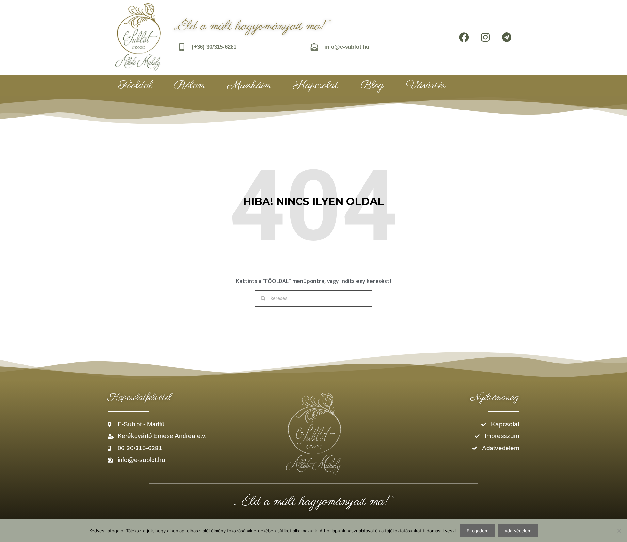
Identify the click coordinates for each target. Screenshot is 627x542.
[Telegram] (506, 37)
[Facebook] (464, 37)
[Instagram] (485, 37)
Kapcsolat (316, 85)
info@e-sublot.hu (346, 47)
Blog (372, 85)
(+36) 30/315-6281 (214, 47)
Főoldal (136, 85)
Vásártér (426, 85)
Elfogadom (477, 530)
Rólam (189, 85)
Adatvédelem (518, 530)
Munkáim (249, 85)
